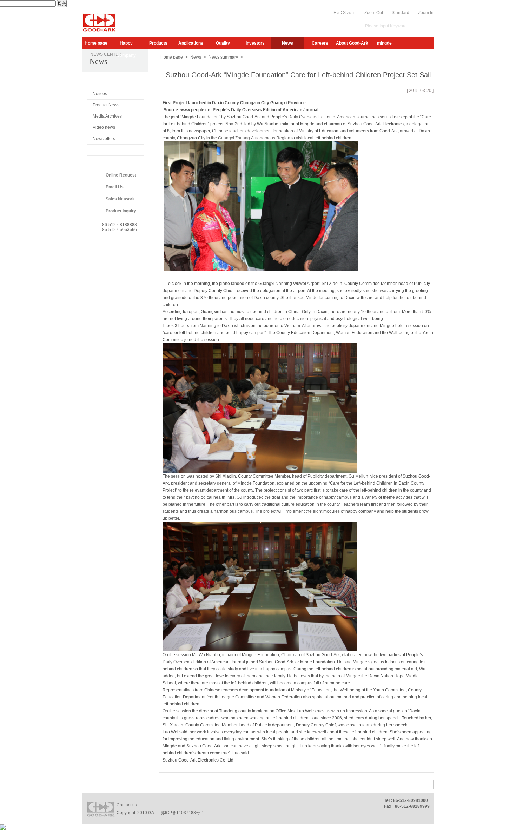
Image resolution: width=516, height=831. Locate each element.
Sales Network (120, 199)
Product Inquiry (121, 210)
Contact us (127, 805)
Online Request (121, 175)
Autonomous (263, 137)
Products (158, 43)
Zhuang (242, 137)
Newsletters (104, 138)
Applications (190, 43)
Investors (255, 43)
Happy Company (126, 45)
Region (283, 137)
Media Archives (107, 116)
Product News (106, 104)
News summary (108, 82)
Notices (100, 93)
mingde (384, 43)
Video (327, 12)
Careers (320, 43)
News (287, 43)
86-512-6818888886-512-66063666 (119, 227)
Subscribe (288, 12)
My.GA (310, 12)
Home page (96, 43)
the (214, 137)
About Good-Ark (352, 43)
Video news (104, 127)
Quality (223, 43)
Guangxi (226, 137)
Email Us (115, 187)
